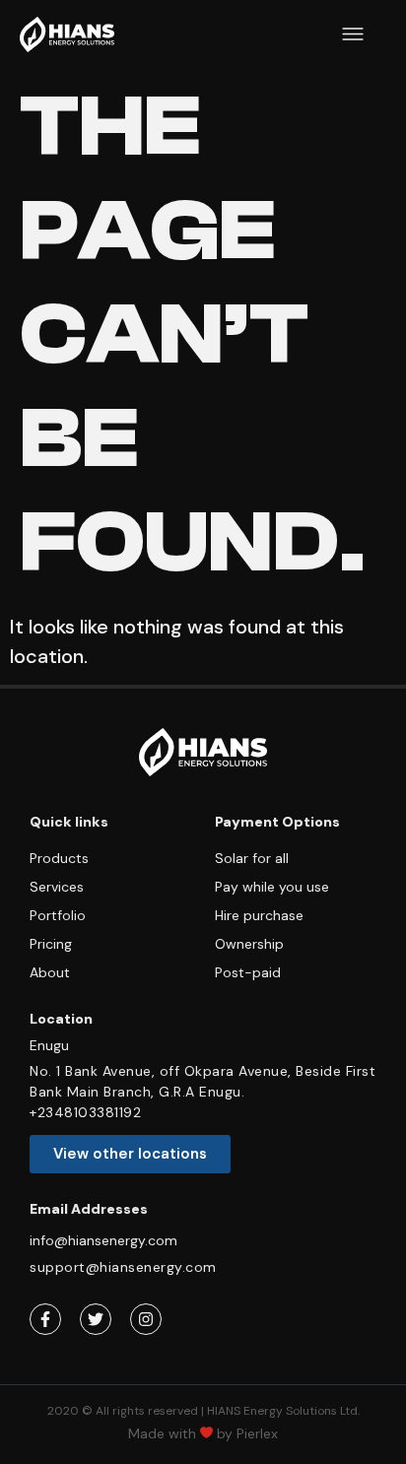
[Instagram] (146, 1319)
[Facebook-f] (45, 1319)
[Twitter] (95, 1319)
